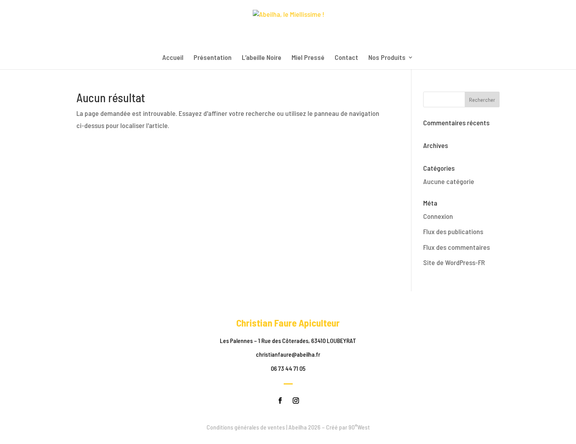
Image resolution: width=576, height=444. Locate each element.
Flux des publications (453, 231)
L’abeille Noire (261, 57)
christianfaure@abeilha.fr (288, 354)
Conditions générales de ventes (245, 427)
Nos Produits (387, 57)
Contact (346, 57)
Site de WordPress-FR (454, 262)
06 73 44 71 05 (288, 368)
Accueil (172, 57)
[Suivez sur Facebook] (280, 400)
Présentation (213, 57)
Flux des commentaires (456, 247)
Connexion (438, 216)
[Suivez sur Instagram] (296, 400)
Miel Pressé (308, 57)
